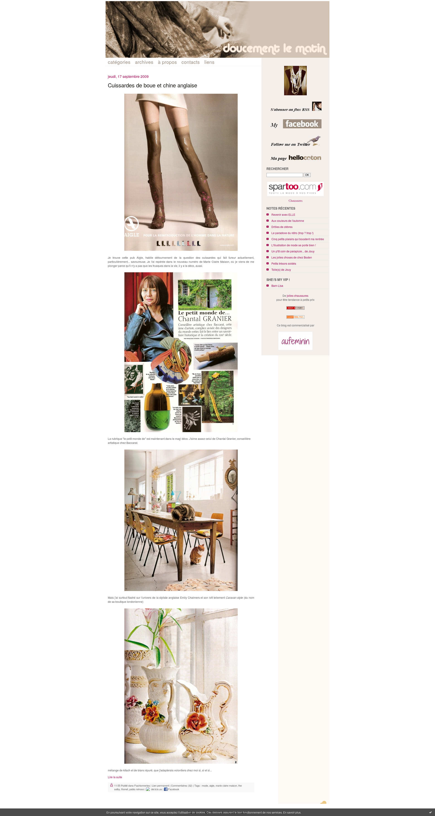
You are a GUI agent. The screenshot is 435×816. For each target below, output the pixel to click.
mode (205, 785)
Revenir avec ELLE (283, 214)
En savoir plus (292, 812)
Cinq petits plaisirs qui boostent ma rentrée (297, 239)
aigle (211, 785)
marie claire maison (226, 785)
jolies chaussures (297, 295)
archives (144, 61)
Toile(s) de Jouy (281, 269)
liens (209, 61)
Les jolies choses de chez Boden (291, 257)
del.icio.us (156, 789)
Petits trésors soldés (283, 263)
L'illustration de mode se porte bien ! (293, 245)
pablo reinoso (136, 789)
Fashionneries (142, 785)
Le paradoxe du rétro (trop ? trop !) (292, 233)
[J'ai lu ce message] (430, 812)
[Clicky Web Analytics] (295, 319)
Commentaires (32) (181, 785)
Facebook (173, 789)
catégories (119, 61)
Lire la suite (115, 777)
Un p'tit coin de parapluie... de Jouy (292, 251)
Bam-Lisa (277, 285)
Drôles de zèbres (281, 227)
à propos (167, 61)
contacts (190, 61)
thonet (124, 789)
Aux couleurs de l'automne (287, 221)
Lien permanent (160, 785)
